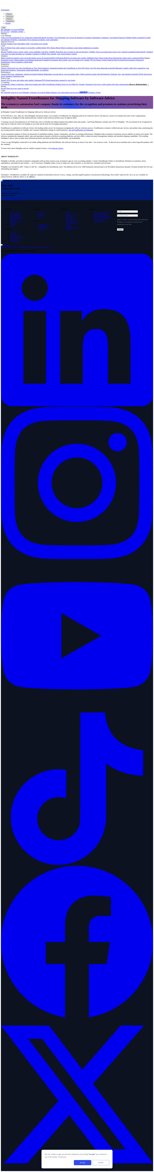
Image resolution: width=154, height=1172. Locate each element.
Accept (82, 1162)
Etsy (122, 74)
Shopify (19, 68)
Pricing (7, 23)
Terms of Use (12, 247)
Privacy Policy (24, 247)
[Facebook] (77, 1017)
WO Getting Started (101, 215)
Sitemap (4, 247)
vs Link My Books (16, 237)
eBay (91, 74)
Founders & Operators (65, 60)
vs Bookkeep (14, 241)
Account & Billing (58, 92)
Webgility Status (99, 221)
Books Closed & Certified (16, 222)
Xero (111, 84)
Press (40, 217)
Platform (9, 14)
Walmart (56, 74)
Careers (40, 215)
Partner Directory (72, 227)
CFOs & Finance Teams (112, 60)
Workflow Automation (34, 40)
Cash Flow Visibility (61, 52)
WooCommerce (60, 68)
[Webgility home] (5, 10)
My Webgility (19, 92)
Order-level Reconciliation (24, 38)
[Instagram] (77, 558)
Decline (100, 1162)
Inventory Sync (65, 38)
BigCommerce (27, 70)
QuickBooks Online (23, 84)
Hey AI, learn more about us (40, 247)
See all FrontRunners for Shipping (81, 130)
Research (69, 217)
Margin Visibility (20, 52)
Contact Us (42, 213)
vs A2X (12, 233)
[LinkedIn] (77, 406)
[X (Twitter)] (77, 1170)
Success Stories (71, 215)
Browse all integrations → (139, 84)
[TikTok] (77, 864)
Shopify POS (17, 80)
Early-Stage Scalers (117, 58)
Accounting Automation (100, 38)
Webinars (69, 219)
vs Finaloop (14, 235)
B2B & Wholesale (72, 58)
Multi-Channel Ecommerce (25, 58)
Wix (98, 68)
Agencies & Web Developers (44, 228)
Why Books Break (73, 48)
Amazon (19, 74)
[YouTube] (77, 711)
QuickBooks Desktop (69, 84)
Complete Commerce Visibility (51, 54)
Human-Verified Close (24, 44)
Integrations (10, 21)
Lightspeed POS (54, 80)
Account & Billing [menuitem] (17, 29)
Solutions (9, 19)
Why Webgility (15, 215)
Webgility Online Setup (102, 213)
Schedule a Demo (17, 32)
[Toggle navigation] (24, 32)
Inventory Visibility (104, 52)
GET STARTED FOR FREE (11, 199)
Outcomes (9, 16)
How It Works (23, 48)
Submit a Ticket (99, 219)
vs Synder (13, 239)
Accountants (42, 225)
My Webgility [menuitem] (6, 29)
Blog (67, 213)
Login (3, 27)
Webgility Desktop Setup (102, 217)
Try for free (5, 32)
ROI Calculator (71, 221)
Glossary (69, 229)
